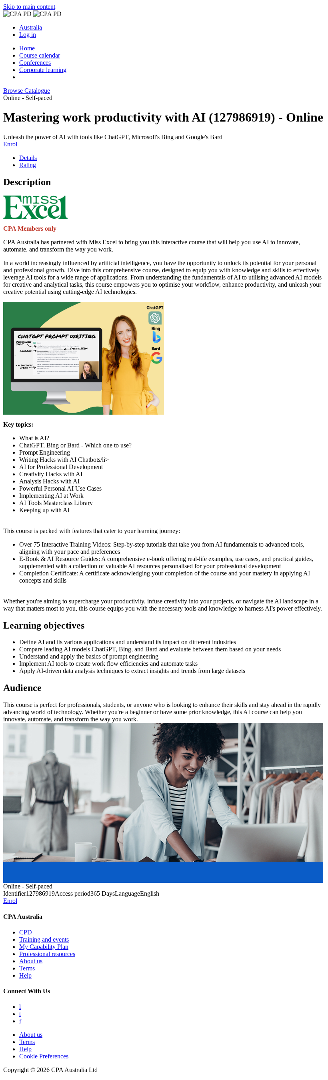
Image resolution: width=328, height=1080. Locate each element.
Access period (72, 893)
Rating (27, 165)
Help (25, 975)
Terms (27, 968)
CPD (25, 932)
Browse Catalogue (26, 90)
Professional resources (47, 953)
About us (30, 961)
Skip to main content (29, 6)
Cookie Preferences (43, 1056)
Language (127, 893)
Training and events (44, 939)
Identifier (14, 893)
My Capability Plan (43, 946)
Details (28, 157)
